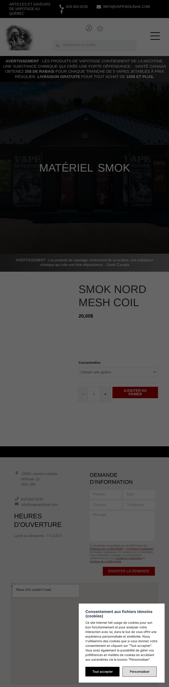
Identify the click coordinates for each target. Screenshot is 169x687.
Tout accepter (102, 671)
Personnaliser (139, 671)
